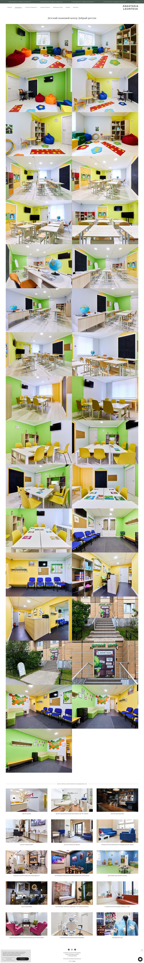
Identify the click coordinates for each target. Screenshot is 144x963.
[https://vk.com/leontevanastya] (69, 950)
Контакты (75, 7)
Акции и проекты (45, 7)
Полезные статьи (58, 7)
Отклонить (9, 959)
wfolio (74, 961)
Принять (22, 959)
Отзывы (68, 7)
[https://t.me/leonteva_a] (75, 950)
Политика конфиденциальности (72, 958)
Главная (9, 7)
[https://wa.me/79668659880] (72, 950)
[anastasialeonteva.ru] (130, 7)
